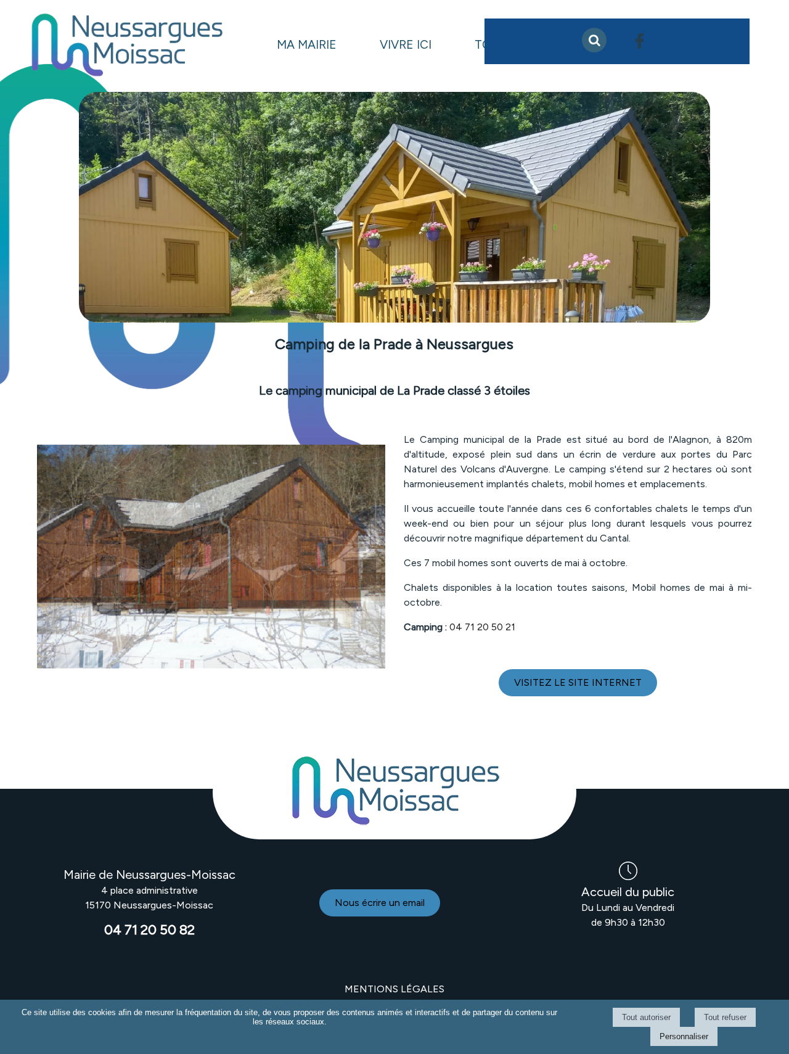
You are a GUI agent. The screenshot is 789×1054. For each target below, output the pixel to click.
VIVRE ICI (405, 45)
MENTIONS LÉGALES (394, 989)
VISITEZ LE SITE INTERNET (578, 682)
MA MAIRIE (307, 45)
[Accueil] (126, 46)
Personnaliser (684, 1036)
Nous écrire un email (380, 902)
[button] (594, 40)
